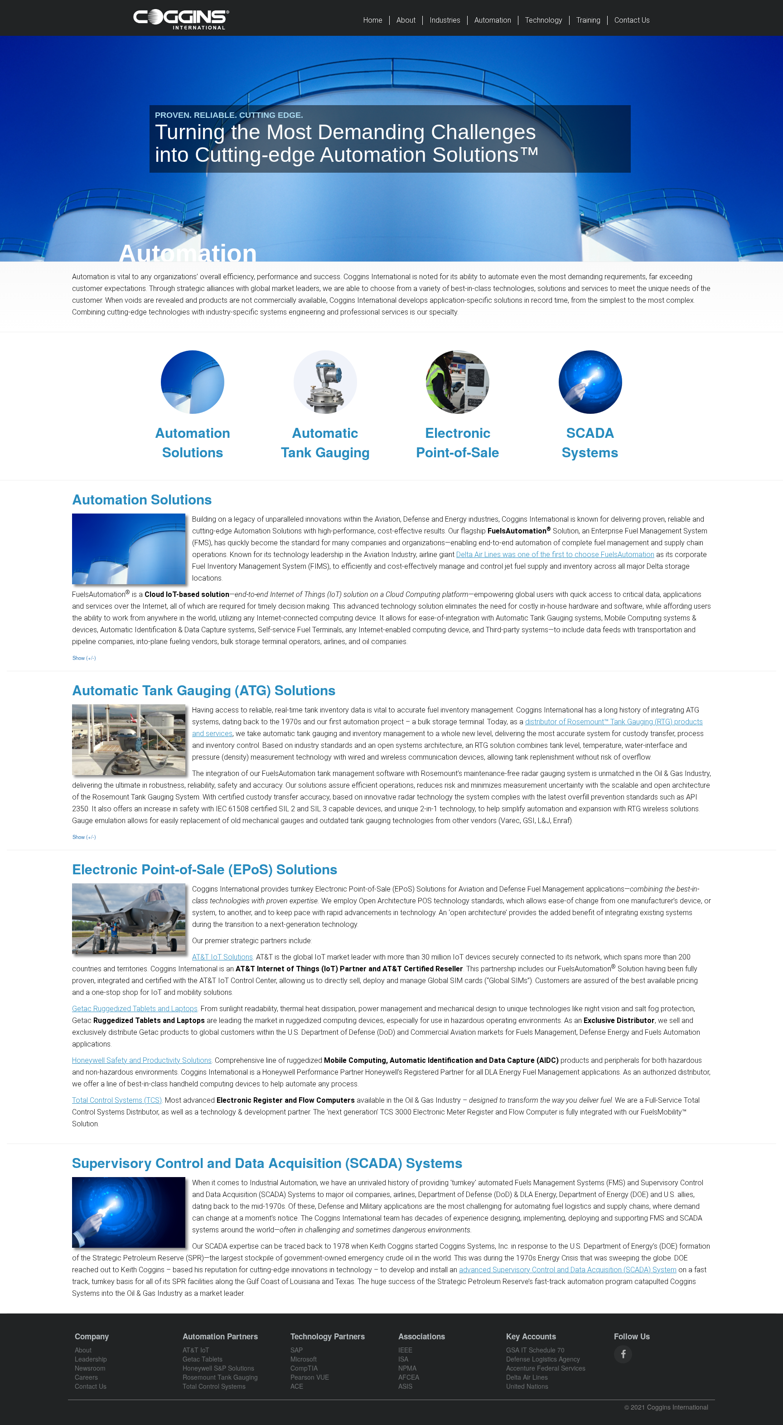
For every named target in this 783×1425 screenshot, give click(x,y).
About (406, 20)
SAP (296, 1349)
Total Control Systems (214, 1386)
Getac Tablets (202, 1358)
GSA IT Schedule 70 (535, 1349)
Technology (543, 20)
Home (372, 20)
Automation (492, 20)
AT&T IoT (196, 1349)
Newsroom (90, 1367)
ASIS (405, 1386)
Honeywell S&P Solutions (218, 1367)
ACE (296, 1386)
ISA (403, 1358)
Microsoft (303, 1358)
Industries (445, 20)
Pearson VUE (309, 1376)
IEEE (405, 1349)
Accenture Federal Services (545, 1367)
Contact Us (632, 20)
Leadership (91, 1358)
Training (588, 20)
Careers (86, 1376)
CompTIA (304, 1367)
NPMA (407, 1367)
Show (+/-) (84, 657)
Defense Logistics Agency (543, 1358)
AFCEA (408, 1376)
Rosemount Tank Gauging (220, 1376)
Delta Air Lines (527, 1376)
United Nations (527, 1386)
